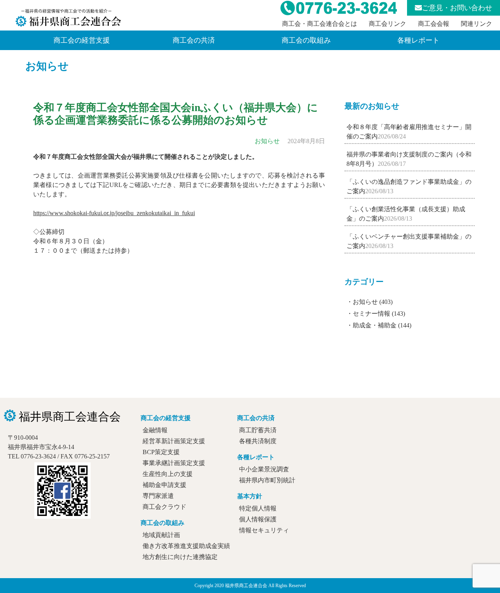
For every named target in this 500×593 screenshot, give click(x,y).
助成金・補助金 (374, 325)
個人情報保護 (258, 519)
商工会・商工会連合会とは (319, 23)
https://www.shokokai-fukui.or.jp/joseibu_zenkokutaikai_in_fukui (114, 213)
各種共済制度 (258, 441)
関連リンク (476, 23)
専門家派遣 (158, 495)
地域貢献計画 (161, 535)
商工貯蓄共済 (258, 430)
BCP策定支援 (161, 452)
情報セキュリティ (264, 530)
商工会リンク (387, 23)
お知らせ (47, 66)
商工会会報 (433, 23)
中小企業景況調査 (264, 469)
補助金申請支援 (164, 485)
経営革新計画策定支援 (174, 441)
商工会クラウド (164, 506)
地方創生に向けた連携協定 (180, 556)
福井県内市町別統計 (267, 480)
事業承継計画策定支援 (174, 463)
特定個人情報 (258, 508)
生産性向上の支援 (168, 474)
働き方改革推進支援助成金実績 (186, 546)
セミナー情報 (371, 313)
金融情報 (155, 430)
